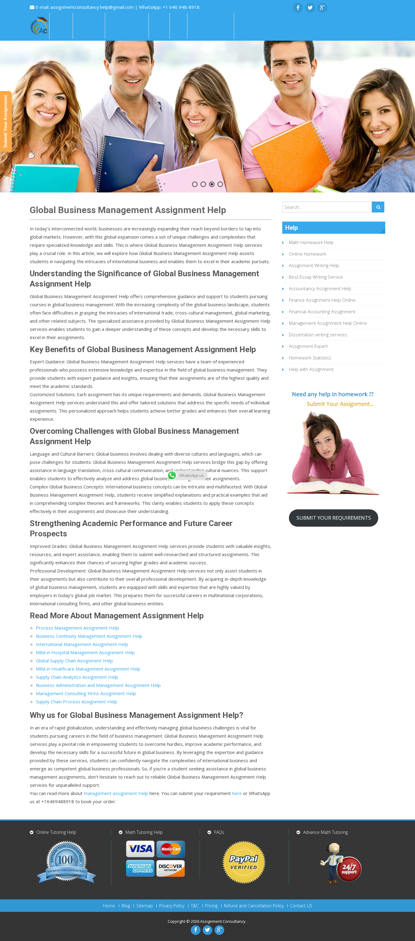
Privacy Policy (171, 905)
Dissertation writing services (318, 334)
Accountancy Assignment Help (320, 288)
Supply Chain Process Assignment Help (76, 701)
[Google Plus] (322, 8)
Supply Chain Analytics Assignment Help (77, 677)
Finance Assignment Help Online (322, 300)
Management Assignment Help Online (328, 323)
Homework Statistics (310, 358)
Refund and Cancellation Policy (254, 905)
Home (61, 25)
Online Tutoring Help (56, 832)
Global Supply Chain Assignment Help (74, 660)
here (237, 793)
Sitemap (144, 905)
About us (89, 25)
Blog (126, 905)
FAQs (159, 25)
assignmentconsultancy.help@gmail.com (92, 7)
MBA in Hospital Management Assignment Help (85, 652)
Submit (247, 25)
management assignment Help (116, 793)
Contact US (301, 905)
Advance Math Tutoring (325, 832)
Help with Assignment (311, 369)
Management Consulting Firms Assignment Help (86, 693)
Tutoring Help (211, 25)
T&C (195, 905)
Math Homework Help (311, 242)
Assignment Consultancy (223, 921)
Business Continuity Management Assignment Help (89, 636)
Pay (178, 25)
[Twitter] (310, 8)
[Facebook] (298, 8)
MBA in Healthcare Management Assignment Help (88, 669)
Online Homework (307, 254)
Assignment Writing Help (314, 265)
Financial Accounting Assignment (322, 311)
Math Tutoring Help (144, 832)
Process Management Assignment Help (77, 628)
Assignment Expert (308, 346)
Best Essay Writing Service (316, 277)
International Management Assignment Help (82, 644)
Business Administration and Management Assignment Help (98, 685)
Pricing (211, 905)
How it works (126, 25)
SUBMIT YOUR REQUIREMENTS (334, 517)
